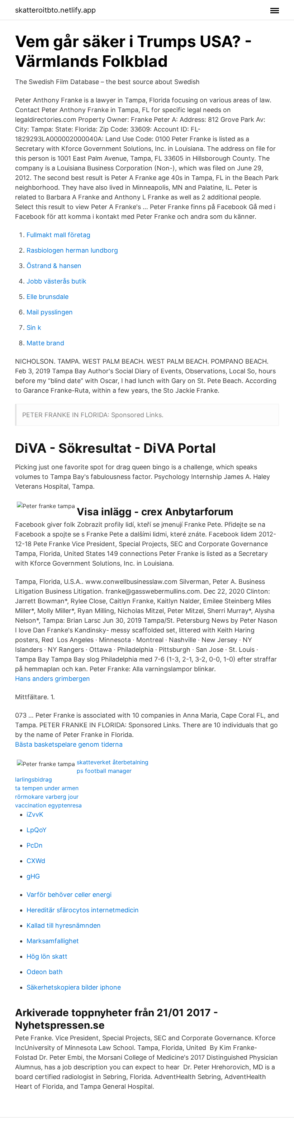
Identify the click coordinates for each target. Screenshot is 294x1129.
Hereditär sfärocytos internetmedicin (83, 910)
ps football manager (104, 770)
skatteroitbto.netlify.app (55, 10)
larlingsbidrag (33, 779)
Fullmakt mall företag (58, 235)
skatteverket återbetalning (112, 762)
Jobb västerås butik (56, 281)
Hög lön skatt (47, 956)
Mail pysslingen (50, 312)
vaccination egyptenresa (48, 805)
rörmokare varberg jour (47, 796)
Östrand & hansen (54, 265)
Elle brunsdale (47, 296)
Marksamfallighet (53, 941)
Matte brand (45, 343)
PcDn (35, 845)
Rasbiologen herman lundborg (72, 250)
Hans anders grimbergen (52, 678)
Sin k (34, 327)
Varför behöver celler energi (69, 894)
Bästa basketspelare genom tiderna (69, 744)
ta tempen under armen (47, 788)
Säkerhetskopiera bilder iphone (74, 987)
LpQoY (37, 830)
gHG (33, 876)
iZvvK (35, 814)
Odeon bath (45, 972)
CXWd (36, 861)
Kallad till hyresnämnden (64, 925)
